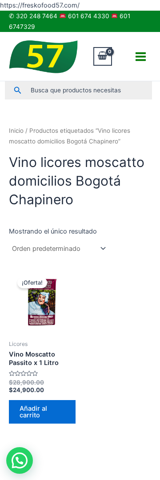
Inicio (16, 130)
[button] (18, 90)
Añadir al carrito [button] (33, 412)
